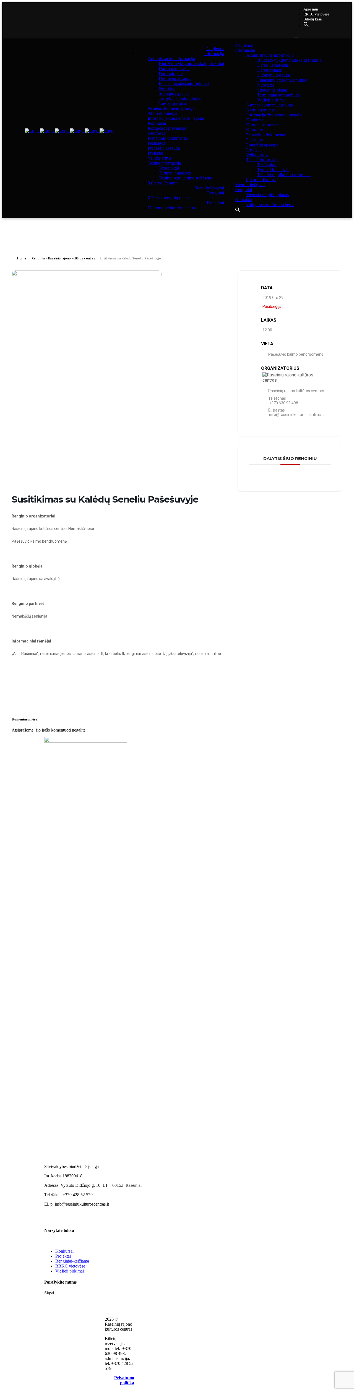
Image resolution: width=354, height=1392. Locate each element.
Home (21, 258)
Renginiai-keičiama (72, 1261)
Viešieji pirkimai (69, 1271)
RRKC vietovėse (316, 14)
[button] (306, 26)
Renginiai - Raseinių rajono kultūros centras (63, 258)
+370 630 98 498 (283, 403)
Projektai (63, 1256)
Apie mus (310, 9)
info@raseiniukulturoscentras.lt (296, 415)
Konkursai (64, 1251)
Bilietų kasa (312, 19)
